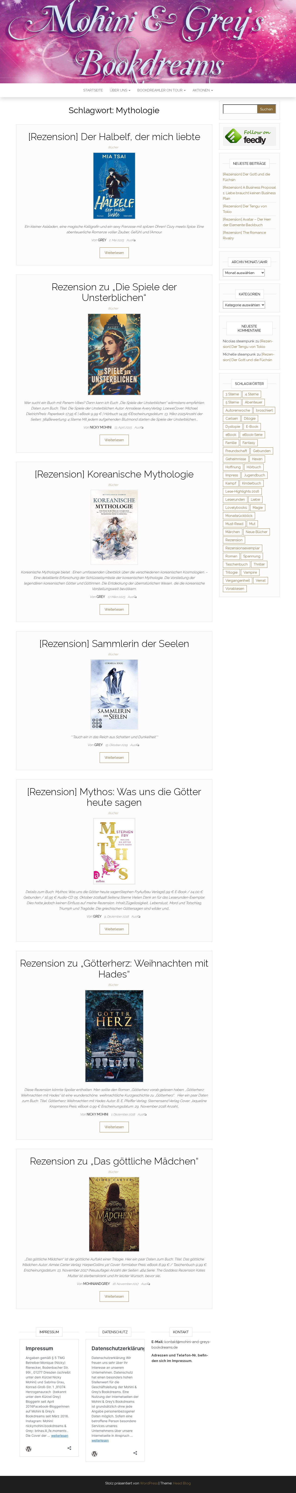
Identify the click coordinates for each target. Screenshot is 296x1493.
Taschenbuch (236, 564)
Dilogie (250, 418)
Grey (102, 240)
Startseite (93, 90)
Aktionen (202, 90)
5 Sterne (232, 402)
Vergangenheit (237, 580)
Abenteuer (253, 402)
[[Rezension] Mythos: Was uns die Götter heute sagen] (114, 851)
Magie (258, 508)
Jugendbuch (254, 475)
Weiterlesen (114, 253)
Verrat (260, 580)
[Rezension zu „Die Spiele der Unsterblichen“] (114, 354)
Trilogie (231, 572)
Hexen (257, 459)
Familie (231, 443)
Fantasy (249, 443)
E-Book (252, 427)
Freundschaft (236, 451)
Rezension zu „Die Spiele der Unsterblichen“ (114, 292)
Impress (231, 475)
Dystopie (232, 427)
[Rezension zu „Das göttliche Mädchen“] (114, 1214)
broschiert (264, 410)
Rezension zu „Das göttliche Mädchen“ (114, 1161)
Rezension (234, 540)
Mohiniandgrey (97, 1284)
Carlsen (231, 418)
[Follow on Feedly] (249, 136)
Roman (231, 556)
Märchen (232, 532)
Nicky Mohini (101, 427)
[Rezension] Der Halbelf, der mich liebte (114, 136)
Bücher (113, 147)
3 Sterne (232, 394)
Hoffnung (233, 467)
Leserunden (235, 499)
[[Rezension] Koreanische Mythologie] (114, 527)
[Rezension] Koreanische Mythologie (114, 474)
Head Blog (182, 1483)
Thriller (259, 564)
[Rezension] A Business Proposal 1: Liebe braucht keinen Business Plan (249, 193)
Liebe (255, 499)
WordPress (149, 1483)
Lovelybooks (236, 508)
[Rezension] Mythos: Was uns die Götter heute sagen (114, 797)
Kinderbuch (251, 483)
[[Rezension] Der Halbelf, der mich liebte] (114, 186)
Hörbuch (254, 467)
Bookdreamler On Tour (160, 90)
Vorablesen (234, 589)
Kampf (230, 483)
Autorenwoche (237, 410)
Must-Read (234, 524)
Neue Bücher (256, 532)
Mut (252, 524)
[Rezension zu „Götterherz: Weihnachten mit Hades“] (114, 1036)
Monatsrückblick (239, 516)
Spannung (251, 556)
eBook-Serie (252, 435)
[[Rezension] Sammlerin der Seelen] (114, 694)
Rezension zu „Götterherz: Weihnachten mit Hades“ (114, 969)
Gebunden (262, 451)
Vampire (250, 572)
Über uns (119, 90)
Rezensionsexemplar (242, 548)
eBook (230, 435)
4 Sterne (252, 394)
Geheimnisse (235, 459)
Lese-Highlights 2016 (242, 491)
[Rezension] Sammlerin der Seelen (114, 643)
